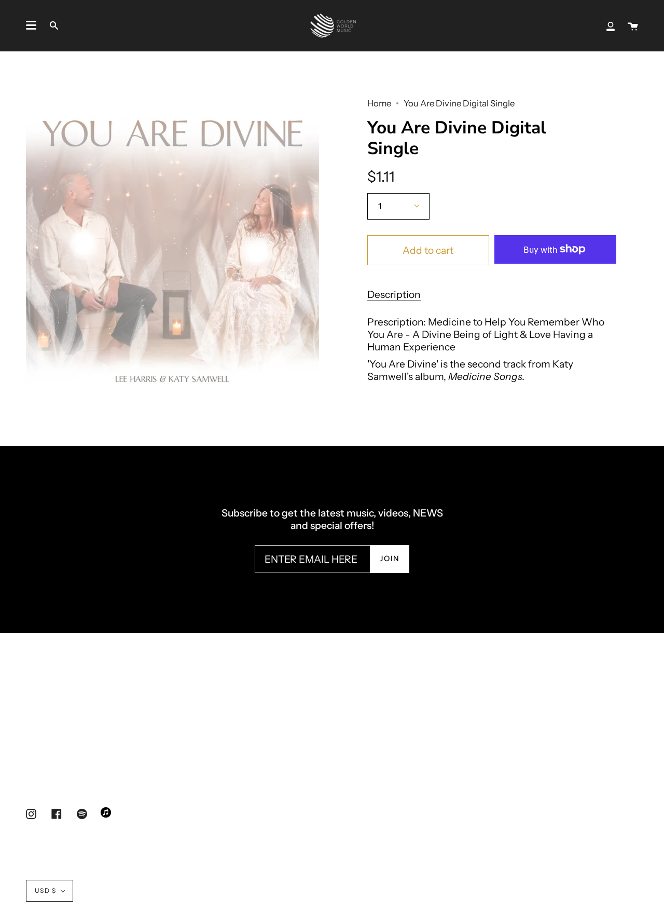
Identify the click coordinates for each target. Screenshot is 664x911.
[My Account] (610, 25)
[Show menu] (31, 25)
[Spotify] (82, 814)
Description (394, 294)
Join (390, 558)
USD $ (45, 890)
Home (379, 103)
